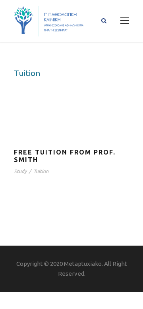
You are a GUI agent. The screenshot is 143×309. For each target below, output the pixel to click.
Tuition (40, 171)
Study (20, 171)
